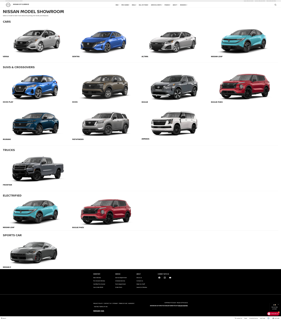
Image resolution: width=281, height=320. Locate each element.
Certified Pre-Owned (99, 284)
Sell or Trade (143, 5)
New (117, 5)
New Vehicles (97, 277)
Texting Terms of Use (100, 306)
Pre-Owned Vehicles (99, 281)
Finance (167, 5)
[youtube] (170, 277)
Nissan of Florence (182, 302)
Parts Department (120, 284)
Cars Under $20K (98, 287)
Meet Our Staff (140, 284)
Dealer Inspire (183, 305)
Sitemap (115, 303)
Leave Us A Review (141, 287)
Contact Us (139, 281)
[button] (275, 4)
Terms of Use (123, 303)
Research (183, 5)
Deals (134, 5)
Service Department (121, 277)
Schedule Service (120, 281)
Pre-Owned (125, 5)
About (175, 5)
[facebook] (159, 277)
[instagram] (164, 277)
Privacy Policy (98, 303)
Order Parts (118, 287)
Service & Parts (156, 5)
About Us (139, 277)
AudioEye (131, 303)
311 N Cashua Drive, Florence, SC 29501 (14, 1)
